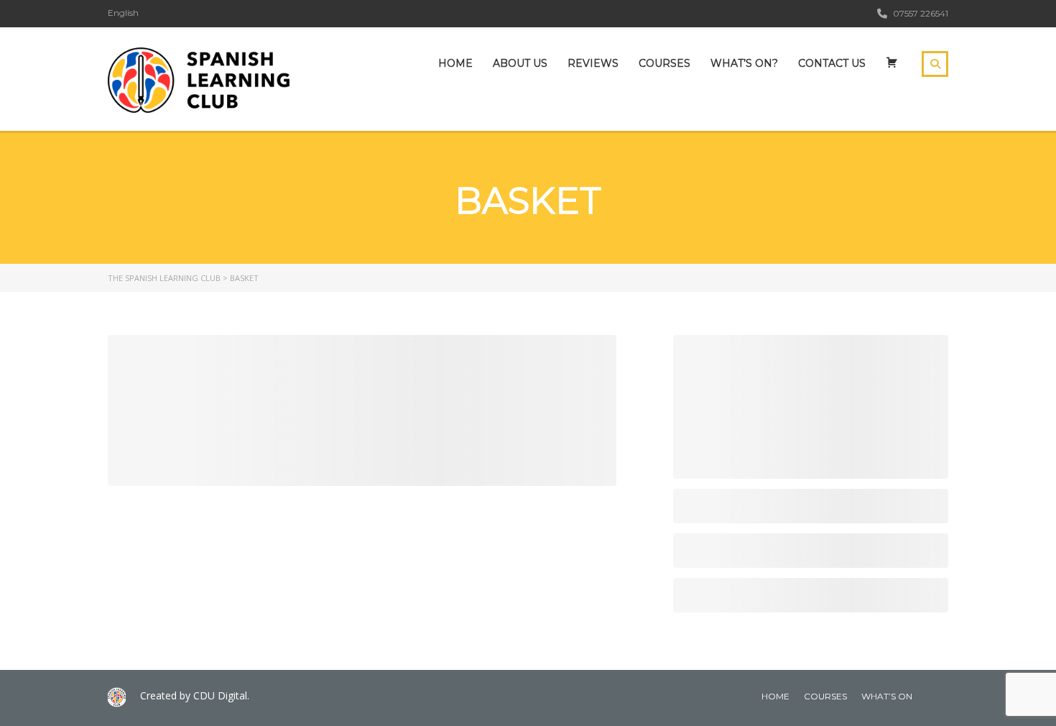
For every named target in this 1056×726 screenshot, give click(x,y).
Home (455, 63)
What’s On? (744, 63)
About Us (520, 63)
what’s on (886, 696)
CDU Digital (220, 695)
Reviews (593, 63)
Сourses (664, 63)
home (775, 696)
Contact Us (832, 63)
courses (825, 696)
